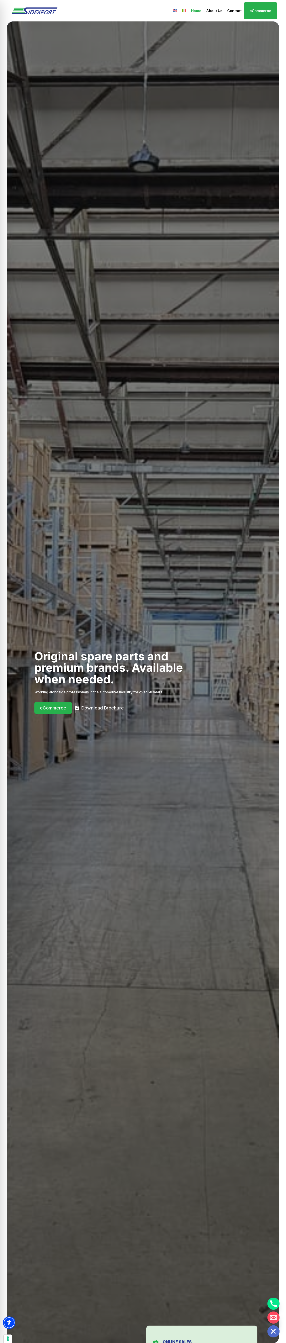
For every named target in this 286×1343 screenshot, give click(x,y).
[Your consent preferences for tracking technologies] (8, 1339)
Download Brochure (102, 708)
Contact (234, 10)
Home (196, 10)
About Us (214, 10)
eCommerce (260, 10)
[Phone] (273, 1304)
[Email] (273, 1318)
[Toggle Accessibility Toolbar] (9, 1322)
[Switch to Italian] (184, 10)
